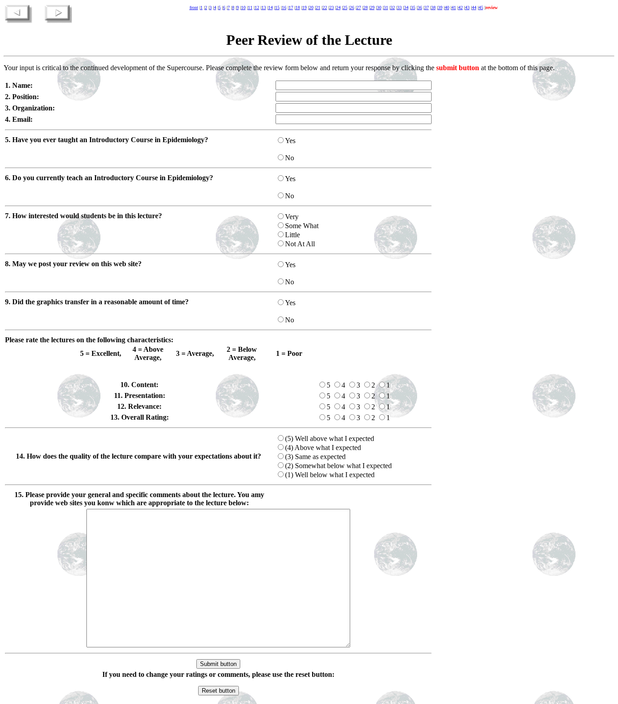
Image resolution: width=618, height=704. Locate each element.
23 (331, 7)
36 (420, 7)
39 (440, 7)
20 (311, 7)
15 (277, 7)
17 (291, 7)
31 (386, 7)
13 (263, 7)
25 (345, 7)
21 (318, 7)
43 (467, 7)
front (194, 7)
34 (406, 7)
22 (325, 7)
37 (426, 7)
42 (460, 7)
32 (392, 7)
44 (474, 7)
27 (359, 7)
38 (433, 7)
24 (338, 7)
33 (399, 7)
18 (297, 7)
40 (447, 7)
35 (413, 7)
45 (481, 7)
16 (284, 7)
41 (454, 7)
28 (365, 7)
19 (304, 7)
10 (243, 7)
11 (250, 7)
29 (372, 7)
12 (257, 7)
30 (379, 7)
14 (270, 7)
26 (352, 7)
